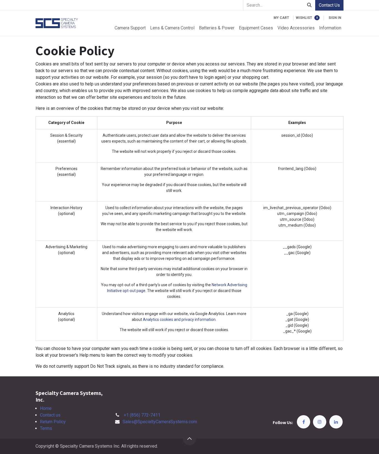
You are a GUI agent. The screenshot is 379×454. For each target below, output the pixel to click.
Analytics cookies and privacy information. (179, 319)
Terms (46, 428)
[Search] (309, 5)
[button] (189, 438)
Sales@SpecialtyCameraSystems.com (160, 421)
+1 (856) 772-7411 (142, 415)
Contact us (50, 415)
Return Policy (53, 421)
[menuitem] (130, 28)
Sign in (335, 18)
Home (46, 408)
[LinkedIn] (336, 421)
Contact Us (329, 5)
